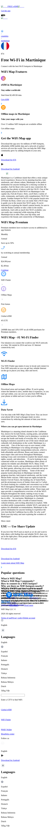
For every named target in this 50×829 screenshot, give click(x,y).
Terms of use (6, 618)
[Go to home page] (10, 4)
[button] (25, 622)
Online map (6, 605)
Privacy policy (17, 618)
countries (4, 36)
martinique (5, 41)
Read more (28, 605)
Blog (12, 605)
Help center (19, 605)
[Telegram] (8, 603)
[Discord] (5, 603)
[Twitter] (2, 603)
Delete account (29, 618)
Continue (4, 270)
